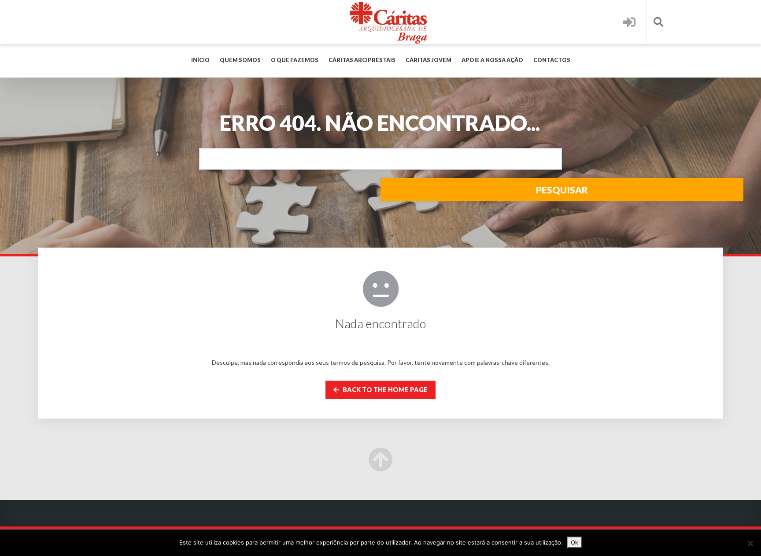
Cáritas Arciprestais (362, 60)
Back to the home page (384, 389)
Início (200, 60)
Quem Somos (240, 60)
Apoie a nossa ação (492, 60)
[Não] (750, 543)
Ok (574, 542)
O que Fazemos (294, 60)
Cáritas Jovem (428, 60)
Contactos (551, 60)
